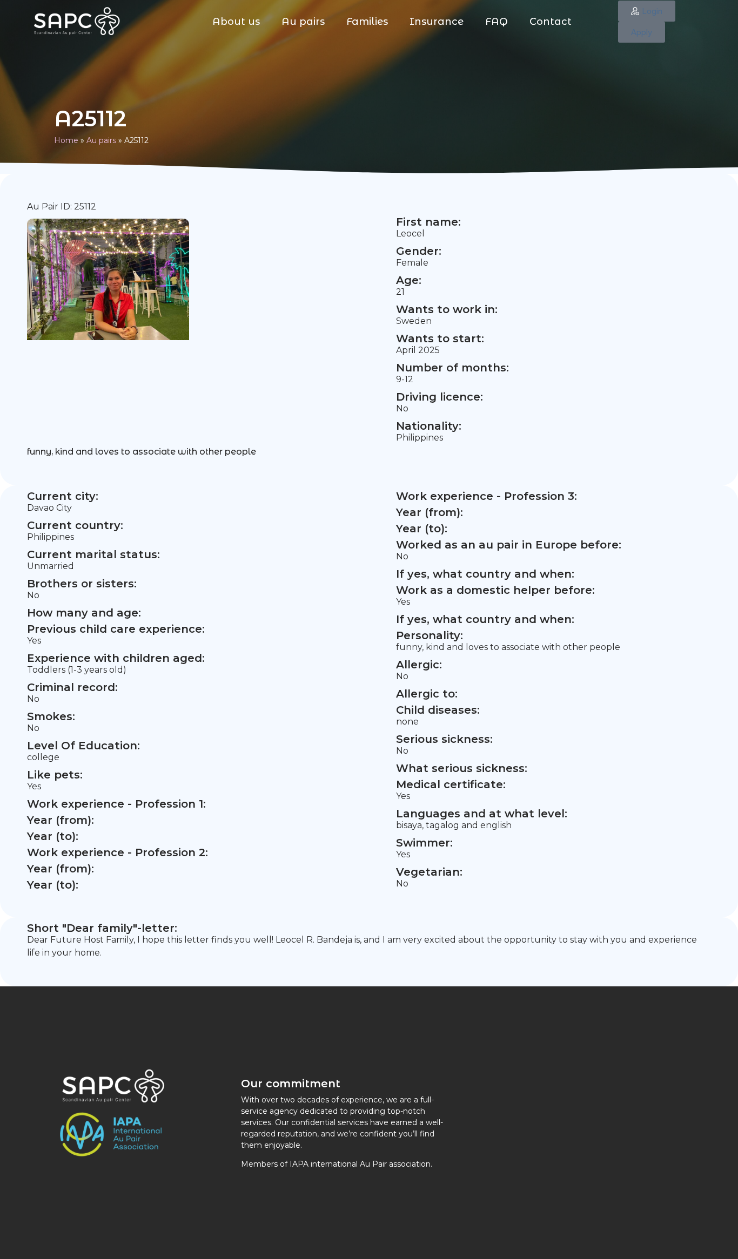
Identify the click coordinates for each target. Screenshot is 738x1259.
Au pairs (303, 22)
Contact (550, 22)
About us (236, 22)
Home (66, 140)
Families (367, 22)
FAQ (496, 22)
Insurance (437, 22)
